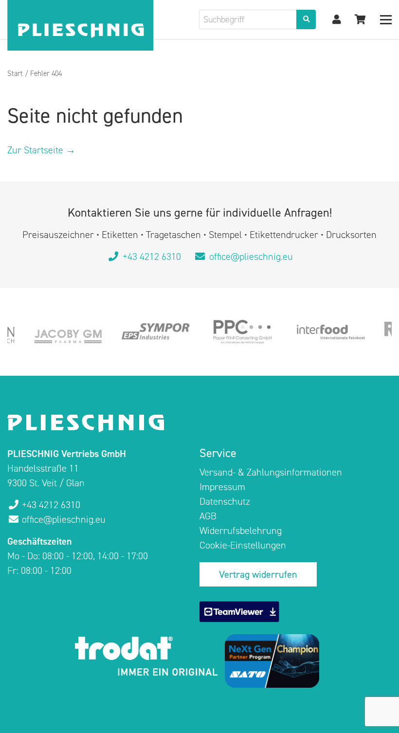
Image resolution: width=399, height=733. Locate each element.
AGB (208, 516)
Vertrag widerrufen (258, 574)
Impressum (222, 486)
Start (15, 73)
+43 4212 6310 (151, 256)
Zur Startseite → (41, 150)
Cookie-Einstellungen (243, 545)
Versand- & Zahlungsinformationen (271, 472)
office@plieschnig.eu (250, 256)
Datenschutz (225, 501)
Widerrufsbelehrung (241, 530)
